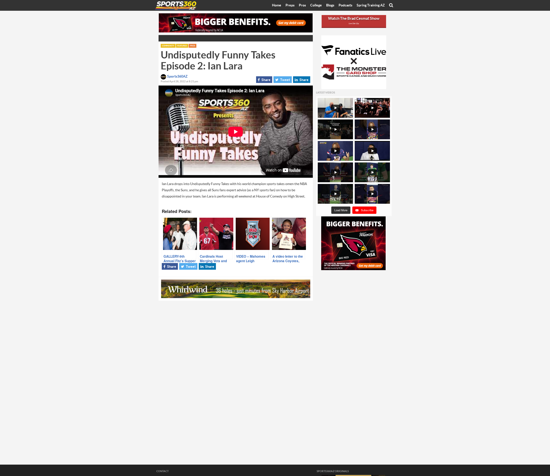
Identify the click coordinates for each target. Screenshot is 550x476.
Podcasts (345, 5)
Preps (290, 5)
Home (276, 5)
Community (168, 46)
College (316, 5)
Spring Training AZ (371, 5)
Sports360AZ (177, 76)
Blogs (330, 5)
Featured (182, 46)
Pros (302, 5)
